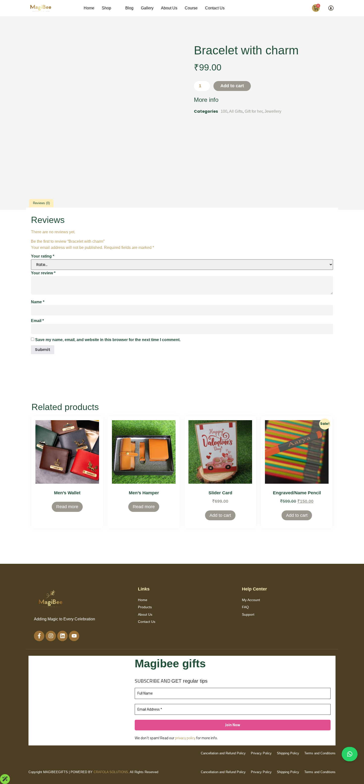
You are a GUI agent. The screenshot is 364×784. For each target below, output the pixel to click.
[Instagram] (51, 636)
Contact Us (215, 8)
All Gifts (236, 111)
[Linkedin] (62, 636)
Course (191, 8)
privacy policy (185, 737)
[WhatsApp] (350, 754)
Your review (43, 273)
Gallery (147, 8)
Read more (67, 506)
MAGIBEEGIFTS (55, 772)
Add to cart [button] (220, 515)
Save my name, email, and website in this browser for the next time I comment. (108, 340)
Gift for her (253, 111)
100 (224, 111)
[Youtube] (74, 636)
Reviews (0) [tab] (41, 203)
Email (37, 321)
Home (89, 8)
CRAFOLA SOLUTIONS (111, 772)
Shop (106, 8)
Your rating (42, 256)
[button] (110, 8)
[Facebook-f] (39, 636)
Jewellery (272, 111)
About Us (169, 8)
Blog (129, 8)
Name (37, 302)
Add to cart (232, 85)
